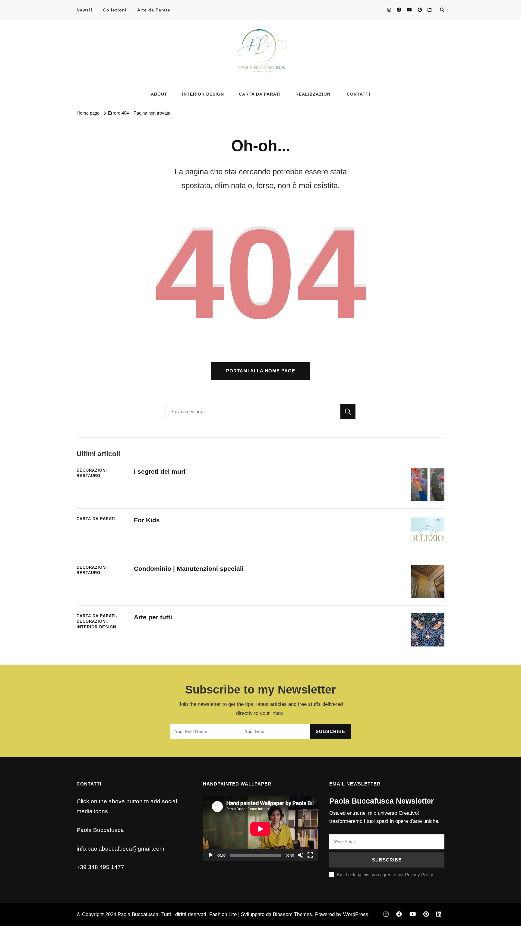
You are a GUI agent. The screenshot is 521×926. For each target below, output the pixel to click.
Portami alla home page (260, 370)
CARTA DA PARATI (260, 94)
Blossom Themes (292, 914)
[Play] (211, 855)
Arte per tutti (153, 617)
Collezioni (115, 10)
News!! (85, 10)
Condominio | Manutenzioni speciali (189, 568)
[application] (260, 828)
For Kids (147, 520)
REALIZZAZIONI (313, 94)
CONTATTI (358, 94)
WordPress (355, 914)
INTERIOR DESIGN (203, 94)
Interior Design (96, 627)
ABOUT (159, 94)
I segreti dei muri (160, 471)
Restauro (88, 476)
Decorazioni (92, 470)
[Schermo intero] (310, 855)
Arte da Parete (153, 10)
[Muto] (301, 855)
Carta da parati (96, 519)
